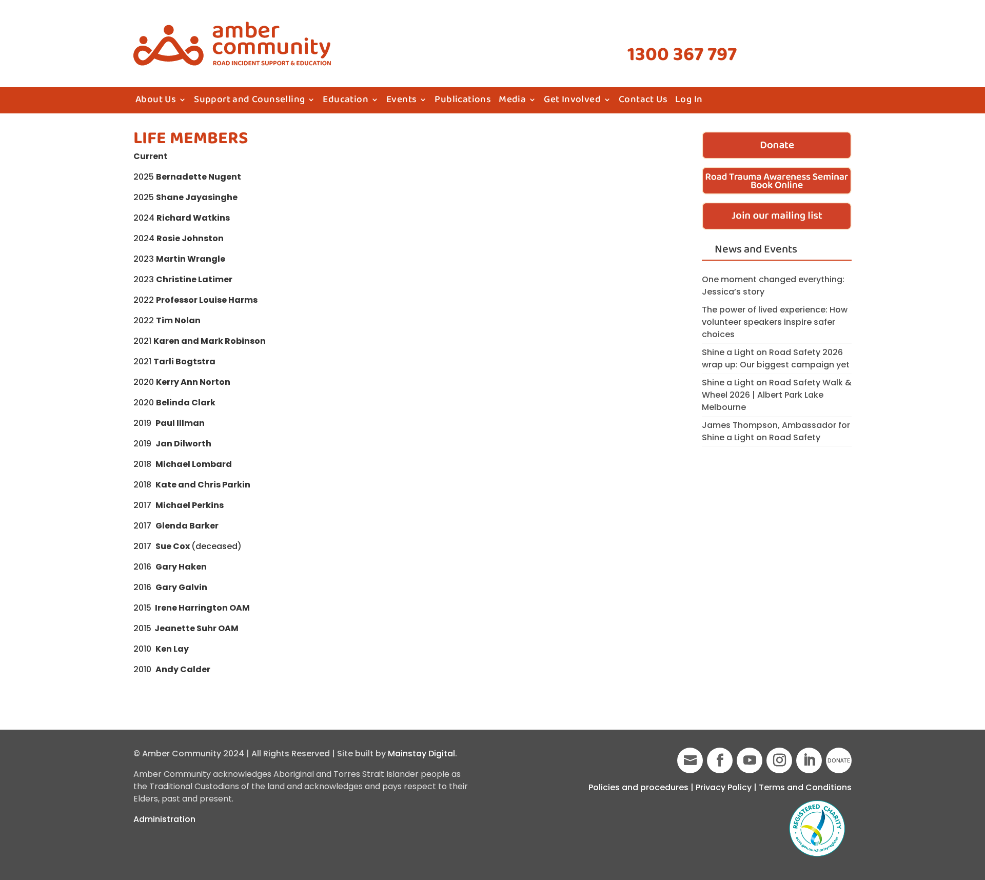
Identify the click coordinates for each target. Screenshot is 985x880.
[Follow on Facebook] (720, 760)
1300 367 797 (682, 55)
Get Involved (572, 101)
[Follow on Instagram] (779, 760)
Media (512, 101)
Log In (688, 101)
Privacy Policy (724, 787)
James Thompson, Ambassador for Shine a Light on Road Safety (776, 431)
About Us (155, 101)
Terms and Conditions (805, 787)
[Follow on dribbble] (839, 760)
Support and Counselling (249, 101)
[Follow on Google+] (690, 760)
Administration (164, 819)
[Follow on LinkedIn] (809, 760)
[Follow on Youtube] (749, 760)
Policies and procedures (638, 787)
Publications (463, 101)
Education (345, 101)
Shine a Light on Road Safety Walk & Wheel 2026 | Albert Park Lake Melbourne (777, 395)
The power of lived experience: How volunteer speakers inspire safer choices (775, 322)
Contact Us (643, 101)
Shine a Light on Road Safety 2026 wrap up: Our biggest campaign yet (776, 358)
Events (401, 101)
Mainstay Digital (421, 753)
